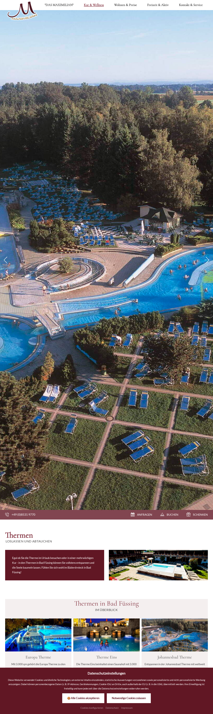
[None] (38, 634)
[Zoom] (106, 260)
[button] (5, 260)
